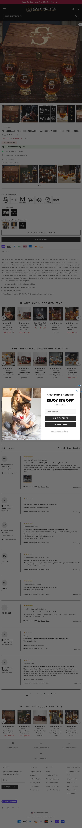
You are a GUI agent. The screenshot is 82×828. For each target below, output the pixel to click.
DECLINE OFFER (60, 424)
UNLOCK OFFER (60, 418)
